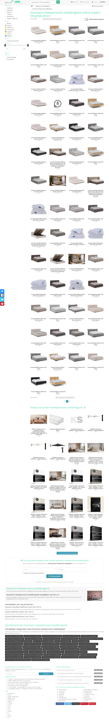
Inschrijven (46, 673)
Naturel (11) (10, 27)
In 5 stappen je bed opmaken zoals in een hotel (79, 680)
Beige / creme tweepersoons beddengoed (43, 641)
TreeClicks (10, 679)
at (8, 717)
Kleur (7, 21)
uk (8, 714)
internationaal (23, 685)
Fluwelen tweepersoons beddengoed (40, 659)
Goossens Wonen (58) (13, 41)
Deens (9, 716)
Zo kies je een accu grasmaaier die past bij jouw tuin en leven (79, 683)
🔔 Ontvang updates (54, 576)
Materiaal (8, 5)
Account (95, 2)
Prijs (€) (8, 43)
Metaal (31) (10, 10)
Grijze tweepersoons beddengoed (32, 657)
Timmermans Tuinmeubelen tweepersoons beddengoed (19, 641)
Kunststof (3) (10, 16)
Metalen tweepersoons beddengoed (50, 646)
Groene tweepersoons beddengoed (32, 636)
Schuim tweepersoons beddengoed (71, 636)
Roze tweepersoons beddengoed (89, 636)
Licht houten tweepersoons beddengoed (52, 636)
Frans (9, 695)
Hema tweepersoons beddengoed (69, 638)
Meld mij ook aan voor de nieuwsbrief (34, 573)
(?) (103, 19)
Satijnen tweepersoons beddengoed (70, 654)
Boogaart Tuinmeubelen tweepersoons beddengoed (18, 659)
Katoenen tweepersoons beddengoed (33, 654)
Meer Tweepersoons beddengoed (68, 553)
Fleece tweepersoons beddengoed (87, 657)
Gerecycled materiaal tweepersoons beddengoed (90, 638)
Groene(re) (17, 1)
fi (8, 712)
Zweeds (10, 703)
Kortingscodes (88, 693)
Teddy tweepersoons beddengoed (33, 638)
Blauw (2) (9, 36)
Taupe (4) (9, 32)
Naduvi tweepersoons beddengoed (14, 636)
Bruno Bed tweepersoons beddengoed (88, 644)
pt (8, 709)
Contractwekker (12, 687)
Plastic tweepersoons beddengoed (87, 646)
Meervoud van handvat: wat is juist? (79, 670)
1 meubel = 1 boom (89, 694)
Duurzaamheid (88, 691)
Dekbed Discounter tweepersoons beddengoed (17, 652)
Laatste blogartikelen (63, 667)
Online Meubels (63, 689)
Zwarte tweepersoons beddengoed (89, 649)
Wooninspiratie (88, 699)
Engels (9, 711)
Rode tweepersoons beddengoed (62, 641)
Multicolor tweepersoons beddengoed (14, 638)
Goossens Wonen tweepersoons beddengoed (76, 652)
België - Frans (11, 698)
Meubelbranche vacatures (91, 689)
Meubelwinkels (62, 697)
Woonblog (61, 693)
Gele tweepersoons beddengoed (13, 646)
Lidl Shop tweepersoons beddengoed (51, 657)
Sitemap (61, 696)
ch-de (9, 704)
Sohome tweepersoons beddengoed (14, 654)
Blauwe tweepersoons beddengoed (51, 644)
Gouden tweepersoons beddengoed (14, 657)
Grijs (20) (9, 25)
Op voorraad (10, 59)
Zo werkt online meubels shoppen (68, 699)
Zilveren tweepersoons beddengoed (14, 644)
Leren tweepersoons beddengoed (37, 652)
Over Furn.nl (62, 691)
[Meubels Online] (31, 6)
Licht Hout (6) (10, 29)
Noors (9, 701)
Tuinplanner (87, 696)
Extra (7, 55)
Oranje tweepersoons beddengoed (80, 641)
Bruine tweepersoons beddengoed (33, 644)
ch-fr (9, 706)
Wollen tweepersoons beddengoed (55, 652)
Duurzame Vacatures (13, 685)
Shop (7, 38)
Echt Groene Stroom (13, 682)
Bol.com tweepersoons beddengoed (31, 646)
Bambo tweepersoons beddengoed (69, 646)
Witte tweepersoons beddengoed (88, 654)
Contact (86, 701)
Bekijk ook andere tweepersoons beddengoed (56, 407)
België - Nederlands (13, 696)
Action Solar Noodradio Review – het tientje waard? (79, 673)
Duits (9, 708)
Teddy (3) (9, 14)
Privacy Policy (62, 701)
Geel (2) (9, 34)
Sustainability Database (14, 688)
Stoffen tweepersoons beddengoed (52, 654)
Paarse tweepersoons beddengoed (51, 638)
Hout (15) (9, 12)
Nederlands (11, 693)
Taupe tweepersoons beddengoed (69, 657)
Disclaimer (61, 694)
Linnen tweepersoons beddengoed (14, 649)
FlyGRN (10, 680)
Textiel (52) (10, 8)
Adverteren (87, 697)
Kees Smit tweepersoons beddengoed (70, 649)
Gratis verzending (11, 57)
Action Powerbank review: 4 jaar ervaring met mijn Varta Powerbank (79, 676)
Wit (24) (9, 23)
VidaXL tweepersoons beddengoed (51, 649)
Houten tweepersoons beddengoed (69, 644)
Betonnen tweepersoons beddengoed (32, 649)
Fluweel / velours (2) (12, 18)
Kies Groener (11, 684)
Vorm (7, 53)
